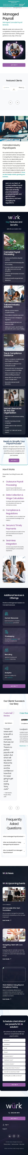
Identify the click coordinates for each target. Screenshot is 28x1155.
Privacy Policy (7, 1144)
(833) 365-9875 (15, 1113)
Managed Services (7, 7)
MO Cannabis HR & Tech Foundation (11, 909)
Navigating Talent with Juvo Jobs (12, 946)
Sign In (7, 1125)
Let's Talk (13, 460)
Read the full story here (21, 5)
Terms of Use (15, 1144)
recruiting (7, 659)
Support (5, 1129)
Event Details (6, 920)
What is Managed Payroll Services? (13, 836)
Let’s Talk (13, 65)
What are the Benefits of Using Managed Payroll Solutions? (12, 843)
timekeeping (14, 639)
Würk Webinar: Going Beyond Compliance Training (13, 986)
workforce (9, 677)
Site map (22, 1144)
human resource (9, 622)
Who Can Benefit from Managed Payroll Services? (12, 851)
